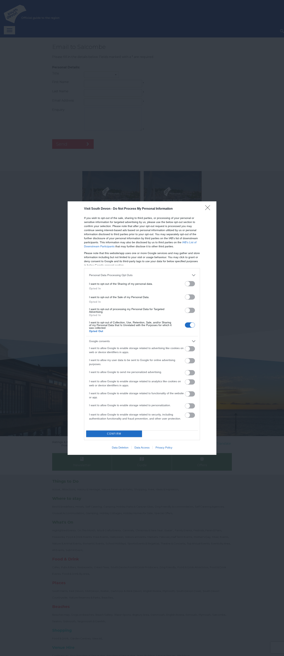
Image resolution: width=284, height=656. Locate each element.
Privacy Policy (164, 447)
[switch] (190, 283)
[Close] (209, 209)
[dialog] (142, 328)
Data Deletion (120, 447)
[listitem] (142, 275)
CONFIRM (114, 433)
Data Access (142, 447)
